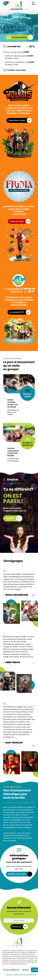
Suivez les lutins (17, 221)
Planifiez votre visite (17, 874)
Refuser (26, 970)
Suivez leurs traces (17, 120)
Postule (10, 518)
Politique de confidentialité (27, 974)
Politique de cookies (11, 974)
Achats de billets (19, 37)
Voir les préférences (11, 970)
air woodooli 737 (17, 312)
